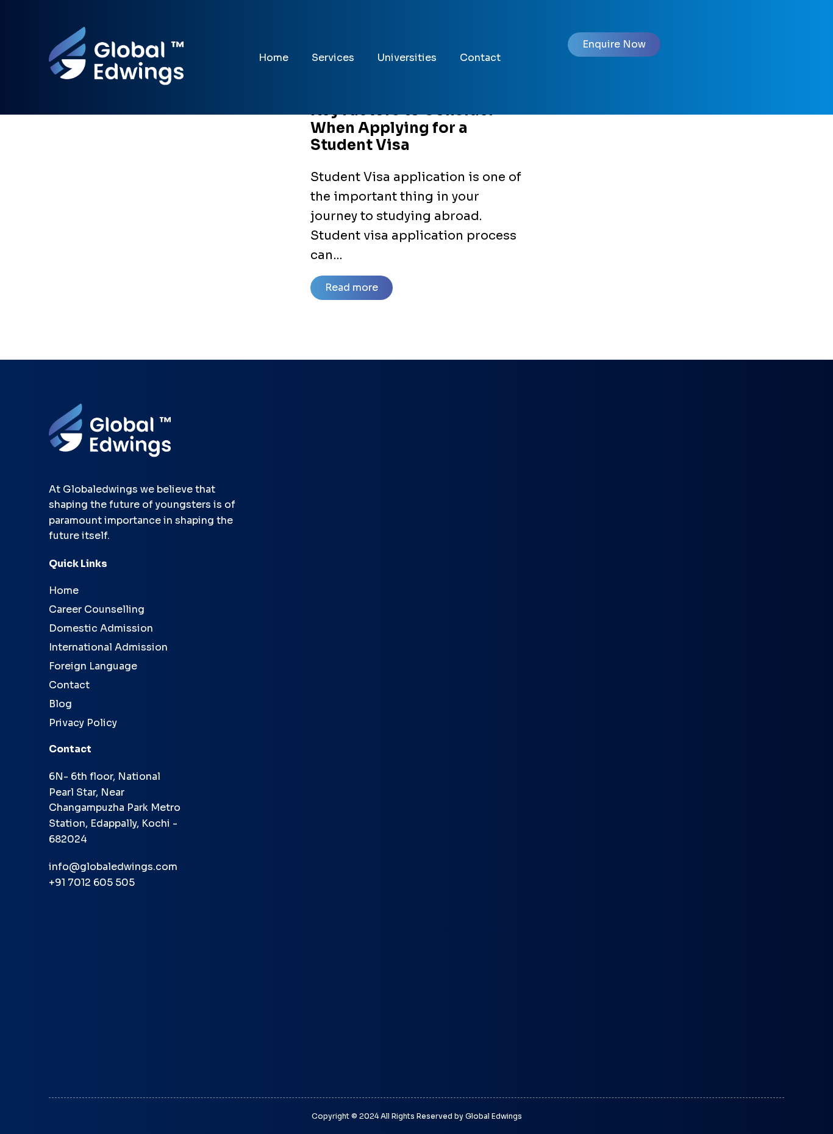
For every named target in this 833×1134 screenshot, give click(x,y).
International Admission (108, 647)
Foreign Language (93, 666)
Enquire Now (614, 44)
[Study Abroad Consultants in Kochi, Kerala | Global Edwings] (122, 56)
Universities (407, 57)
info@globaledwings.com (113, 866)
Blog (60, 703)
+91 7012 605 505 (92, 882)
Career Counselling (97, 609)
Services (333, 57)
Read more (351, 287)
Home (273, 57)
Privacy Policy (83, 722)
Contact (480, 57)
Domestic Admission (101, 628)
